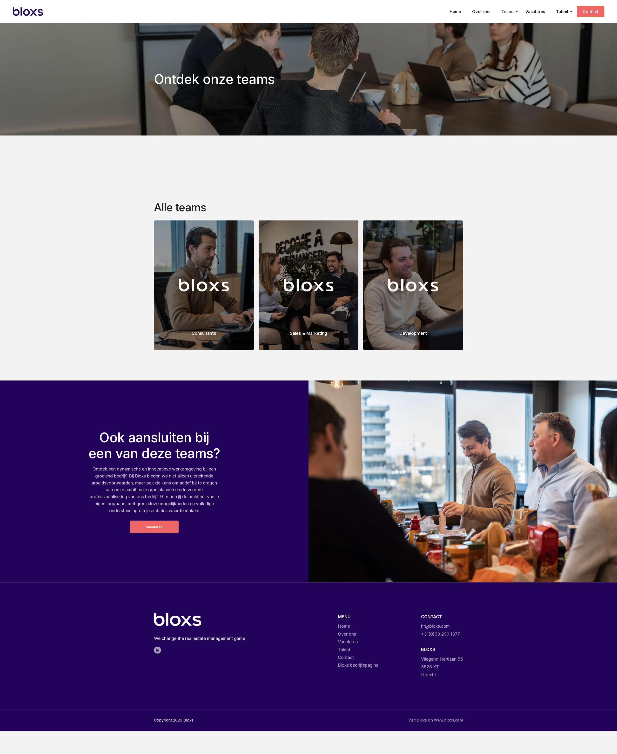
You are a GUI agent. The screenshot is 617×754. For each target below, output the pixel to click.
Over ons (481, 11)
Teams (508, 11)
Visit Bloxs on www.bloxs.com (435, 720)
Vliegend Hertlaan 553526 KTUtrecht (442, 667)
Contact (590, 11)
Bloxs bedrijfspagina (358, 665)
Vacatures (535, 11)
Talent (562, 11)
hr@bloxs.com (435, 626)
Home (455, 11)
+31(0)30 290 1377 (440, 634)
